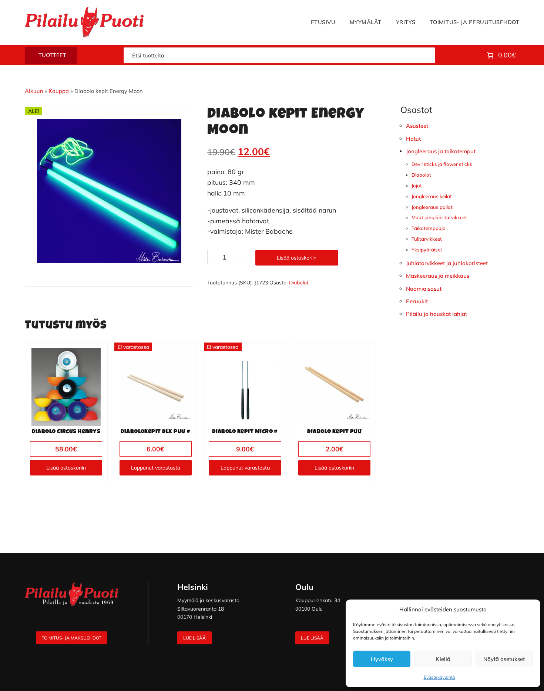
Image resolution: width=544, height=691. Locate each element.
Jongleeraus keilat (432, 196)
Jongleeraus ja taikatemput (441, 151)
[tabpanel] (109, 191)
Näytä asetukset (504, 658)
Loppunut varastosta (155, 467)
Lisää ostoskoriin (296, 257)
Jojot (417, 185)
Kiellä (443, 658)
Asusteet (417, 125)
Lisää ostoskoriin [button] (66, 467)
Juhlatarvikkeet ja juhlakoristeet (447, 263)
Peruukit (417, 301)
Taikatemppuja (429, 228)
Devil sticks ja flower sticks (442, 164)
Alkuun (34, 90)
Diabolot (299, 282)
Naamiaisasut (423, 288)
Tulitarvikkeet (427, 239)
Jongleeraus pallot (432, 207)
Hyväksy (382, 658)
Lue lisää (194, 638)
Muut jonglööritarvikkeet (439, 217)
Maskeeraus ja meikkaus (437, 275)
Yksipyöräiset (427, 250)
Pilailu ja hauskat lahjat (436, 313)
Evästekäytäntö (439, 677)
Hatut (413, 138)
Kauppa (59, 90)
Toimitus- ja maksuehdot (71, 638)
